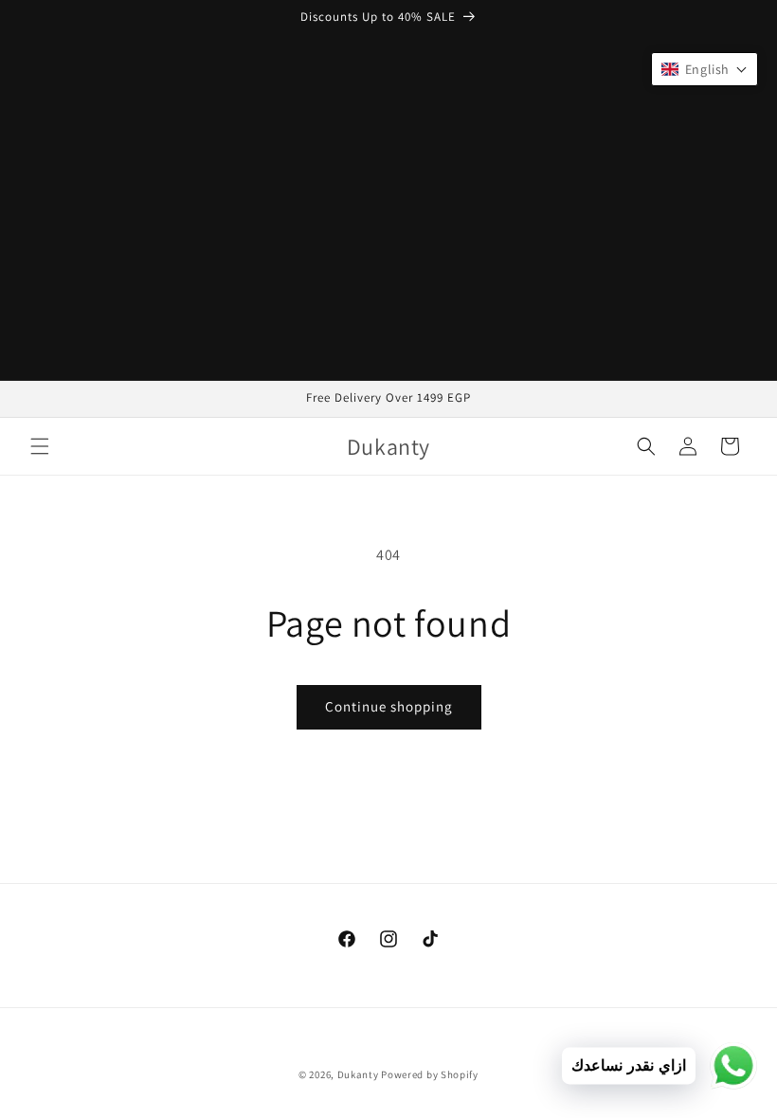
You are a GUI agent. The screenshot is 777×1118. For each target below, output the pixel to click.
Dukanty (358, 1074)
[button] (40, 446)
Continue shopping (389, 706)
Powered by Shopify (430, 1074)
